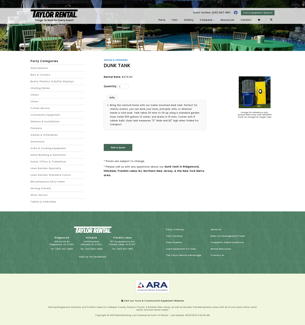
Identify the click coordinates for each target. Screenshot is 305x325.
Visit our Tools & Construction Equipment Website (153, 300)
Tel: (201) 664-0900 (91, 249)
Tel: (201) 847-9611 (122, 249)
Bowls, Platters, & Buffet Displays (52, 81)
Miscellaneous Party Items (47, 181)
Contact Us (217, 255)
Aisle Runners (39, 68)
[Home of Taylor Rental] (93, 232)
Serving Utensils (40, 188)
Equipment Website (258, 12)
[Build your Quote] (259, 20)
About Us (216, 229)
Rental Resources (221, 248)
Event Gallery (174, 242)
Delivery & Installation (44, 121)
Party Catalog (174, 229)
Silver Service (39, 195)
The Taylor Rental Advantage (183, 255)
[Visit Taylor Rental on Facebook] (236, 12)
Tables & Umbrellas (43, 201)
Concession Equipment (45, 114)
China (34, 101)
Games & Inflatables (44, 134)
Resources (227, 19)
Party (162, 19)
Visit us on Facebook (92, 256)
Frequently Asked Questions (227, 242)
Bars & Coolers (40, 74)
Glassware (37, 141)
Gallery (188, 19)
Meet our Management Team (228, 236)
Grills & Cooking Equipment (48, 148)
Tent (175, 19)
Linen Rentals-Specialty (45, 168)
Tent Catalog (174, 236)
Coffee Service (40, 108)
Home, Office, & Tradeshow (48, 161)
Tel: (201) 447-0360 (62, 249)
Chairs (34, 94)
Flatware (36, 128)
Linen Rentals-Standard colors (50, 175)
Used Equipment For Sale (181, 248)
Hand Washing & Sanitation (48, 155)
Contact (246, 19)
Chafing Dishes (40, 88)
